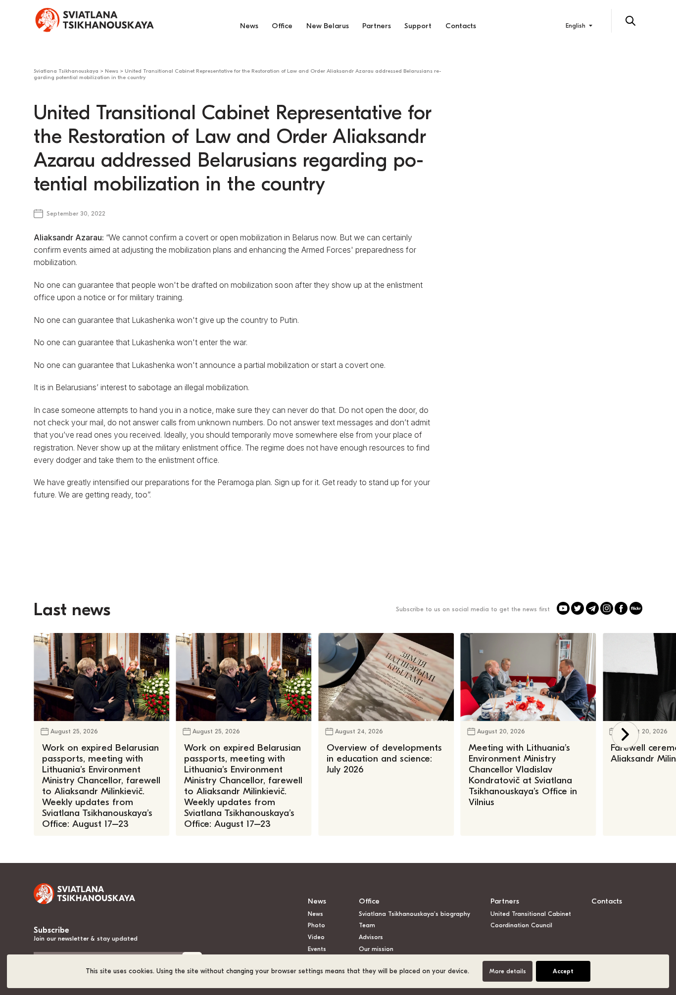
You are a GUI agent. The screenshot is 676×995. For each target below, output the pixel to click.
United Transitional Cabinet (530, 913)
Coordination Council (521, 925)
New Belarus (327, 25)
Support (418, 25)
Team (367, 925)
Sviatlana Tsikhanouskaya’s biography (414, 913)
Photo (316, 925)
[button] (625, 734)
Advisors (371, 937)
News (249, 25)
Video (316, 937)
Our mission (376, 949)
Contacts (460, 25)
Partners (376, 25)
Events (317, 949)
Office (282, 25)
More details (507, 971)
